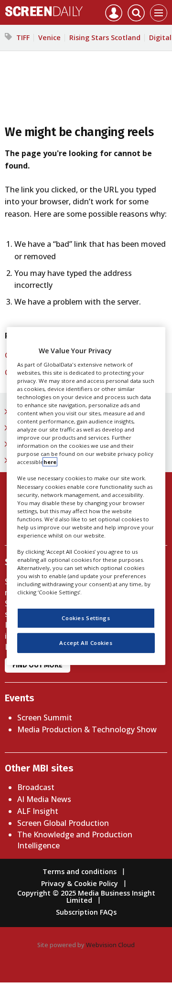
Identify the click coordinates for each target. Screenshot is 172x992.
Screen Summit (44, 717)
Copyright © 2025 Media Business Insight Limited (86, 896)
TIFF (23, 37)
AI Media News (44, 799)
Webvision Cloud (110, 944)
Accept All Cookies (85, 642)
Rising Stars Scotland (104, 37)
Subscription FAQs (86, 912)
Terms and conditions (80, 871)
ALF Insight (37, 811)
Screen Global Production (63, 823)
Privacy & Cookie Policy (79, 883)
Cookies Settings (86, 618)
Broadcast (35, 787)
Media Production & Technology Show (87, 729)
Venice (49, 37)
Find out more (37, 665)
